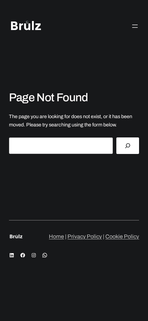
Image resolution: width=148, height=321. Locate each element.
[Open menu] (135, 26)
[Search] (127, 145)
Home (56, 236)
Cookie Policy (122, 236)
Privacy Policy (84, 236)
